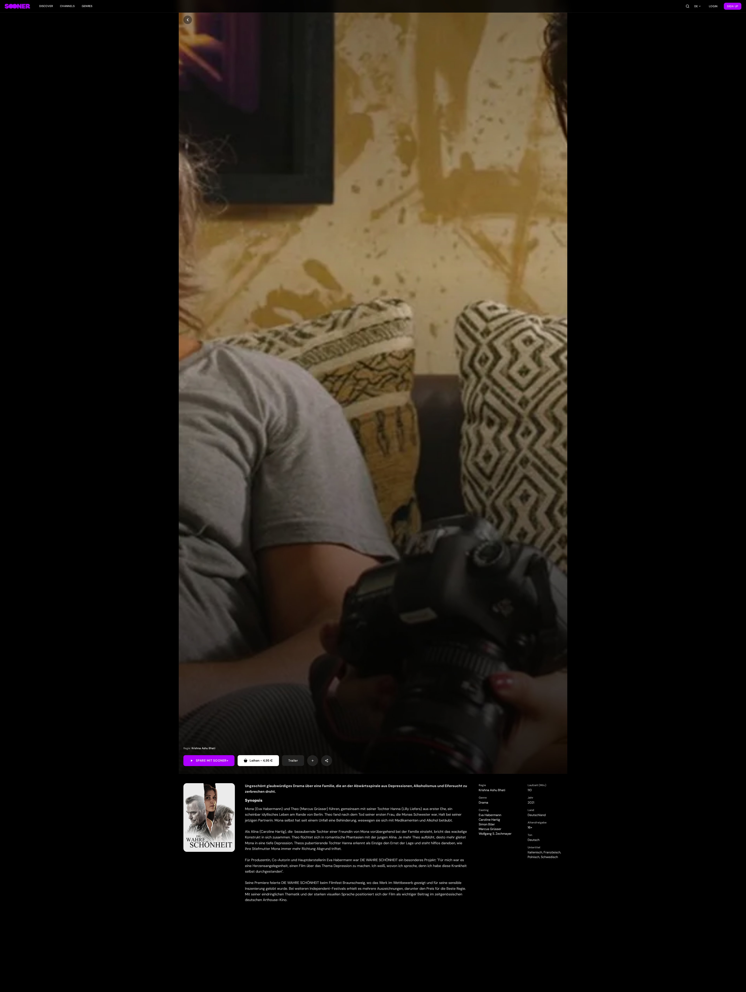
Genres (87, 6)
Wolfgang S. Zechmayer (495, 834)
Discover (46, 6)
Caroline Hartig (489, 820)
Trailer (293, 760)
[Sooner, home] (17, 6)
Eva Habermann (490, 815)
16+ (530, 827)
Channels (67, 6)
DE (696, 6)
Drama (483, 802)
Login (713, 6)
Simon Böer (487, 824)
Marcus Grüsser (490, 829)
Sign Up (732, 6)
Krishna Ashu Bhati (203, 748)
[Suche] (687, 6)
